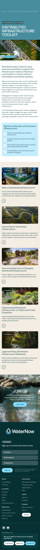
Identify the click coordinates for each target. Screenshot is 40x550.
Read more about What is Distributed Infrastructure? (20, 185)
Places (4, 500)
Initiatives (5, 492)
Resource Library (7, 515)
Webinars (5, 518)
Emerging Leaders (27, 485)
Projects (4, 495)
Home (4, 11)
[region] (20, 540)
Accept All (30, 543)
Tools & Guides (11, 11)
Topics (4, 497)
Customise (9, 543)
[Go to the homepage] (20, 431)
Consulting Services (8, 503)
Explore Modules (9, 56)
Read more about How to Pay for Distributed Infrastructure (20, 225)
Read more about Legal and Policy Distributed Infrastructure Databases (20, 350)
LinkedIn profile (4, 528)
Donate (26, 515)
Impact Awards (26, 487)
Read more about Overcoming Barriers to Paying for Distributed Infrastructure (20, 266)
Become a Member (27, 507)
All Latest (25, 500)
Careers (24, 510)
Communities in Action (8, 513)
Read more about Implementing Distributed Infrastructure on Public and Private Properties (20, 307)
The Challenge (6, 482)
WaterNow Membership (29, 482)
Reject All (19, 543)
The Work (5, 485)
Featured (24, 497)
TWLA (23, 490)
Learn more (20, 404)
